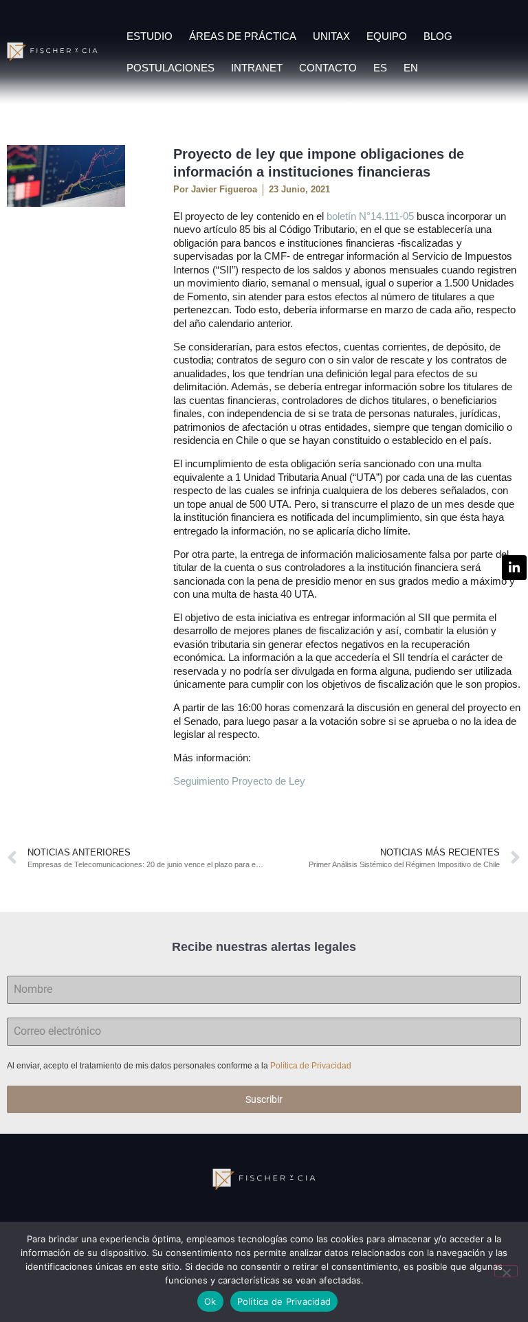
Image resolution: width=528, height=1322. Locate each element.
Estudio (149, 36)
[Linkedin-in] (514, 567)
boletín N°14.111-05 (370, 216)
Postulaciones (170, 68)
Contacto (328, 68)
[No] (506, 1271)
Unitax (331, 36)
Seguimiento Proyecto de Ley (239, 781)
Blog (438, 36)
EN (411, 68)
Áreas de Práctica (242, 36)
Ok (210, 1301)
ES (380, 68)
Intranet (257, 68)
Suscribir (264, 1099)
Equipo (386, 36)
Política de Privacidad (311, 1066)
